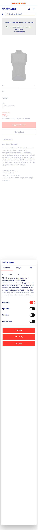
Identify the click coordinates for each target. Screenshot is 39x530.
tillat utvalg (18, 337)
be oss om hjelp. (20, 31)
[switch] (32, 308)
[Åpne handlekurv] (34, 9)
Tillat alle (19, 330)
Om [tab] (31, 267)
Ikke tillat (19, 343)
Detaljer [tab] (18, 267)
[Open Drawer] (2, 14)
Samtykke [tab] (7, 267)
